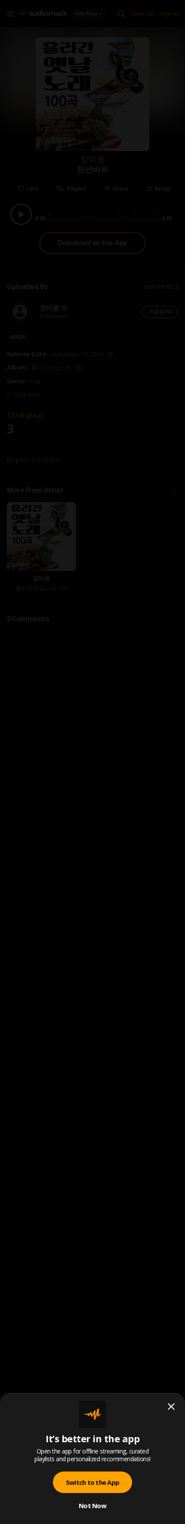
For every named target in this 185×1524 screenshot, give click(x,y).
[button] (92, 762)
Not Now (92, 1505)
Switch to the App (92, 1482)
